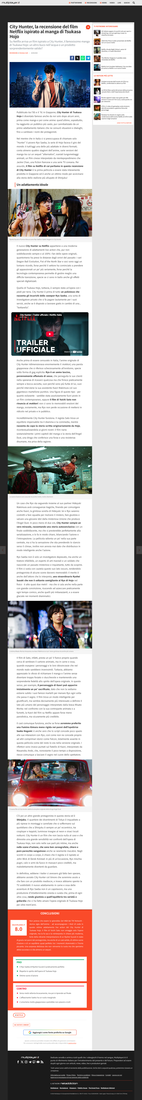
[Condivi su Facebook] (72, 58)
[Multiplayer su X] (22, 1061)
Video (112, 3)
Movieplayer (64, 1088)
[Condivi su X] (77, 58)
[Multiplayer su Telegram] (30, 1061)
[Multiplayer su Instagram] (26, 1061)
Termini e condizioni (83, 1075)
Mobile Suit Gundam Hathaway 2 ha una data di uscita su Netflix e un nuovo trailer (116, 67)
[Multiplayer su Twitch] (34, 1061)
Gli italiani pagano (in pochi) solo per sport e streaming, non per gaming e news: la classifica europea (116, 33)
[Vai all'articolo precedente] (139, 550)
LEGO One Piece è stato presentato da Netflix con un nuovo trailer (116, 42)
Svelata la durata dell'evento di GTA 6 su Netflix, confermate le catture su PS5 (114, 82)
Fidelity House (82, 1088)
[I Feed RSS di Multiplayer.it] (42, 1061)
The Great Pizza (94, 1088)
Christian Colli (23, 53)
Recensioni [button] (92, 3)
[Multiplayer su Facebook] (18, 1061)
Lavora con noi (117, 1075)
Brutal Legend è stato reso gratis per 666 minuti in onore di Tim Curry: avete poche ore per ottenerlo (116, 100)
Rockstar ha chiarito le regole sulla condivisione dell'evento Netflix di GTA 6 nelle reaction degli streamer (116, 117)
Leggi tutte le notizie (124, 123)
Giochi (127, 3)
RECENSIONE (14, 53)
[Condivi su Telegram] (88, 58)
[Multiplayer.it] (11, 3)
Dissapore (72, 1088)
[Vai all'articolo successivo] (3, 550)
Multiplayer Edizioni (108, 1088)
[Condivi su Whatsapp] (83, 58)
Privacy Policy (71, 1075)
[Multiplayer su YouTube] (38, 1061)
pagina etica (72, 1043)
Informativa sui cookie (57, 1075)
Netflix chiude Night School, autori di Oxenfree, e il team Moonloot (113, 50)
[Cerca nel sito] (133, 3)
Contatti (108, 1075)
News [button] (104, 3)
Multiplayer (54, 1088)
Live (119, 3)
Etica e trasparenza (98, 1075)
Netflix (19, 1015)
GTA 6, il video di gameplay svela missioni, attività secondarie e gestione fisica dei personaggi (115, 108)
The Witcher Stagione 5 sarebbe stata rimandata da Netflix (113, 59)
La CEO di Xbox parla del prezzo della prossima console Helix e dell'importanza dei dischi (116, 91)
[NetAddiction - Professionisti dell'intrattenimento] (69, 1083)
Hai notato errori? (21, 1025)
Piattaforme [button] (76, 3)
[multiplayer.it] (30, 1057)
